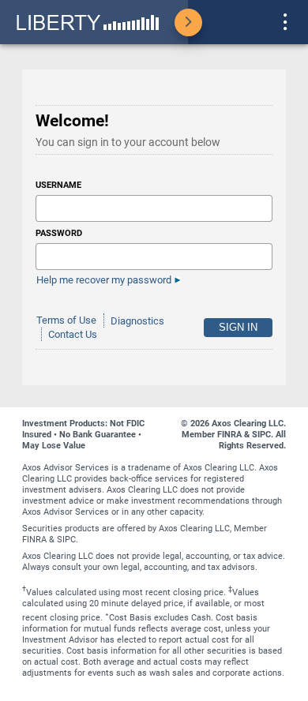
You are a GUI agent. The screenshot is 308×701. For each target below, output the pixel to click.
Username (58, 185)
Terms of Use (66, 321)
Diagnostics (137, 321)
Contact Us (72, 334)
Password (59, 233)
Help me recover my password (103, 280)
